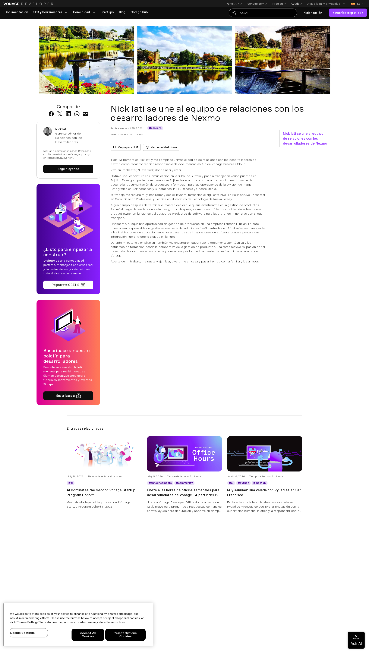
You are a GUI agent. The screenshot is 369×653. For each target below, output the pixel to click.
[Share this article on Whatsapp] (76, 114)
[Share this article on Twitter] (59, 114)
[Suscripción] (68, 395)
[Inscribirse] (68, 285)
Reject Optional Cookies (125, 634)
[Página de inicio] (28, 3)
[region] (78, 624)
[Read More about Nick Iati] (68, 169)
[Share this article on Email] (85, 114)
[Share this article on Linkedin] (68, 114)
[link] (16, 12)
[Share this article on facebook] (51, 114)
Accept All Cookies (88, 634)
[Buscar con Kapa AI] (263, 13)
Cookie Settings (22, 632)
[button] (326, 3)
